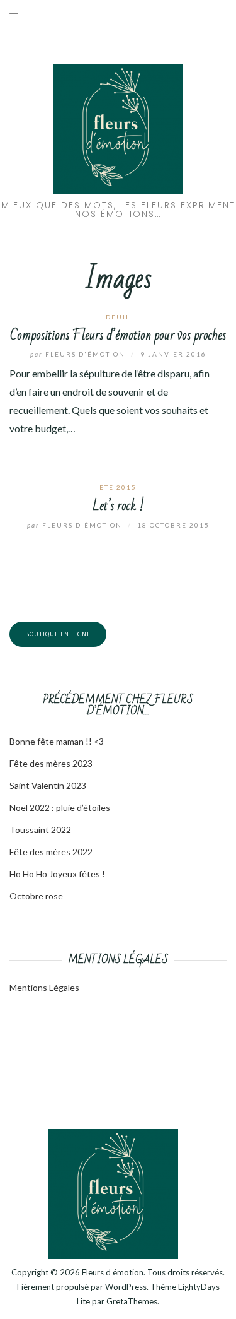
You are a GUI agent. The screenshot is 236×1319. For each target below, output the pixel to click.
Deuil (118, 317)
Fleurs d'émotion (79, 354)
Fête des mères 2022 (51, 851)
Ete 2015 (118, 487)
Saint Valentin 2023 (47, 785)
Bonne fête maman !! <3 (56, 741)
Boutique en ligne (58, 633)
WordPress (126, 1287)
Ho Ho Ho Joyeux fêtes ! (57, 873)
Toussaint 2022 (40, 829)
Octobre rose (36, 895)
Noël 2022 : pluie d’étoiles (59, 807)
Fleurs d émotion (112, 1272)
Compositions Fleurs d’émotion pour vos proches (118, 335)
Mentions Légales (44, 987)
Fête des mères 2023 (51, 763)
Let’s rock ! (118, 506)
